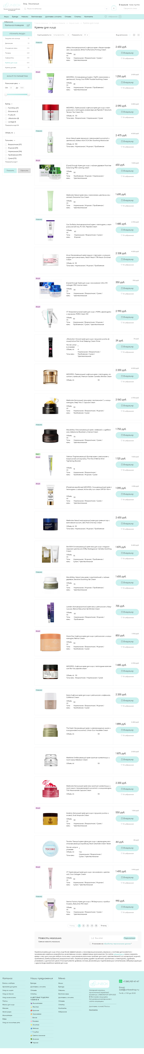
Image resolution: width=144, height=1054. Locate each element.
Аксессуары (7, 1012)
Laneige (12, 122)
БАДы (5, 1019)
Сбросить (24, 170)
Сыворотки (9, 58)
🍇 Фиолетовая (36, 1003)
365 (28, 63)
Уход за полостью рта (11, 1022)
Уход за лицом (8, 990)
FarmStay (13, 108)
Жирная (13, 148)
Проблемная (15, 155)
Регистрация (33, 4)
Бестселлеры (36, 16)
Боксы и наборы (9, 983)
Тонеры (8, 53)
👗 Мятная (34, 1028)
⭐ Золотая (34, 1025)
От (6, 88)
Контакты (88, 16)
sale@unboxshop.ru (129, 990)
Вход (25, 4)
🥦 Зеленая (34, 1039)
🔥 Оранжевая (35, 1014)
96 (28, 67)
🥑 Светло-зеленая (37, 1035)
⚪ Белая (33, 1017)
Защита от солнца (12, 38)
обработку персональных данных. (117, 944)
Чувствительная (80, 60)
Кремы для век (10, 67)
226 (28, 48)
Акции (6, 16)
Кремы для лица (11, 63)
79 (28, 38)
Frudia (11, 115)
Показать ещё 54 (12, 125)
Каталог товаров (14, 25)
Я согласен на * (112, 944)
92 (28, 43)
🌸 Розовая (34, 1021)
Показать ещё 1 (11, 162)
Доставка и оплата (53, 16)
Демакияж (9, 43)
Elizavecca (13, 111)
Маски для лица (8, 1004)
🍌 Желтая (34, 1007)
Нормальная (15, 151)
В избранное (128, 58)
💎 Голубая (34, 1032)
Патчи (5, 1001)
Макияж (5, 1008)
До (17, 88)
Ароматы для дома (10, 987)
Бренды (15, 16)
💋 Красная (34, 1010)
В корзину (128, 53)
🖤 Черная (34, 1042)
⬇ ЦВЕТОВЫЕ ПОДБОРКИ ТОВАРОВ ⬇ (39, 998)
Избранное (62, 1012)
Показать (10, 170)
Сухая (12, 158)
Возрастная (15, 144)
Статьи (77, 16)
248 (28, 53)
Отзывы (68, 16)
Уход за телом (8, 994)
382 (28, 58)
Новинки (24, 16)
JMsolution (13, 118)
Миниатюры (7, 1015)
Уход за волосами (9, 997)
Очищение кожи (11, 48)
